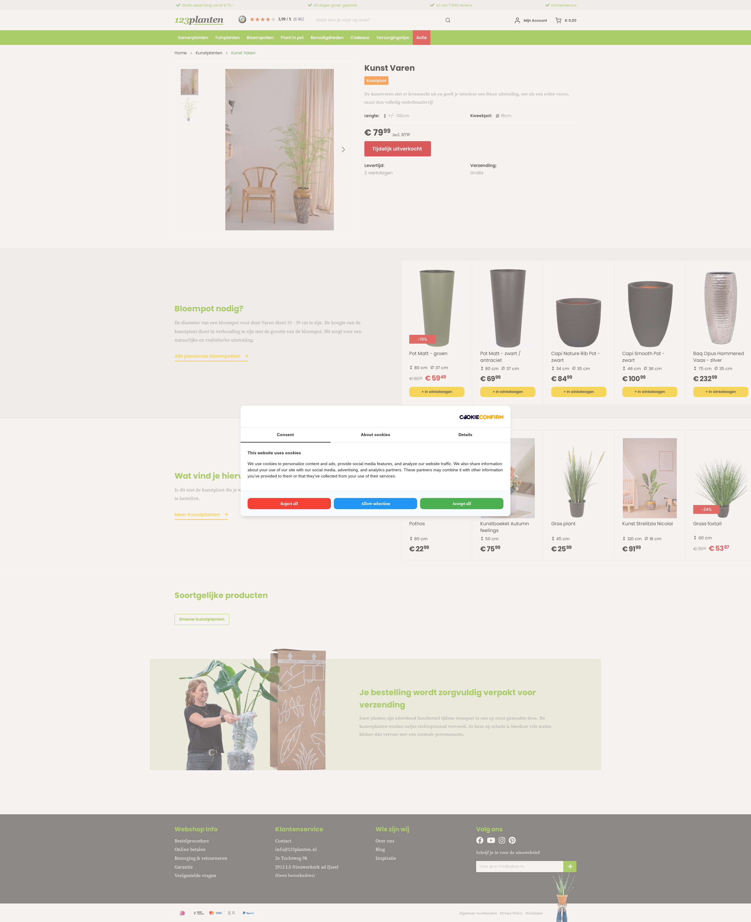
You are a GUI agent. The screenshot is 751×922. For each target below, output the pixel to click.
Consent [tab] (285, 434)
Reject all (289, 503)
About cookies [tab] (375, 434)
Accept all (461, 503)
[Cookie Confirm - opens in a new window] (481, 416)
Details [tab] (465, 434)
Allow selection (375, 503)
